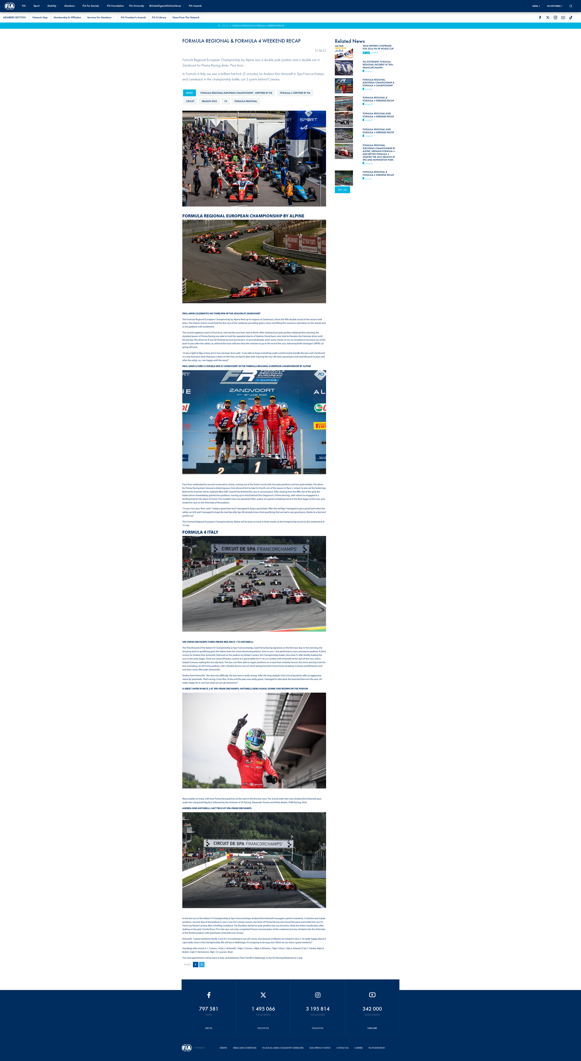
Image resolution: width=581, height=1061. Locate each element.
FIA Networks (554, 6)
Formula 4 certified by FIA (295, 92)
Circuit (190, 101)
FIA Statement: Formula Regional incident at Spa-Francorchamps (378, 64)
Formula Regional (246, 101)
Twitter (547, 17)
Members (69, 5)
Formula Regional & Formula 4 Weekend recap (258, 25)
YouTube (563, 17)
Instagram (555, 17)
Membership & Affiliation (67, 17)
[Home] (10, 6)
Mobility (51, 5)
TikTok (571, 17)
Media (535, 6)
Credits (223, 1047)
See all (342, 190)
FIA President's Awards (133, 17)
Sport (189, 92)
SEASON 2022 (209, 101)
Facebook (540, 17)
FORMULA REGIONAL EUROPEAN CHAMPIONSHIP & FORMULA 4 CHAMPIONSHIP (378, 82)
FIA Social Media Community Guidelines (283, 1047)
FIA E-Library (159, 17)
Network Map (40, 17)
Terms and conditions (244, 1047)
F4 (226, 101)
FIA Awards (195, 5)
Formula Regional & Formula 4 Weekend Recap (378, 173)
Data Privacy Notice (320, 1047)
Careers (359, 1047)
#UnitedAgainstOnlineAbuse (165, 5)
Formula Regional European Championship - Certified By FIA (236, 92)
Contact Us (342, 1047)
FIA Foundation (115, 5)
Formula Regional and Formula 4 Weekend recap (378, 115)
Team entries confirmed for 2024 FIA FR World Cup (378, 47)
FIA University (136, 5)
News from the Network (185, 17)
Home (225, 25)
